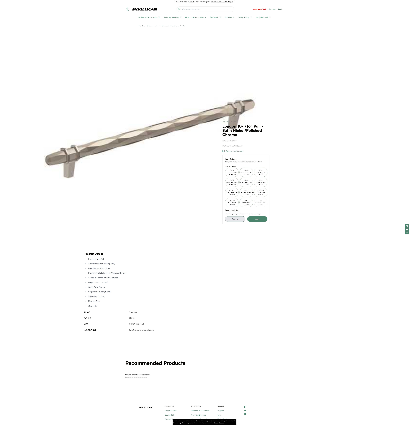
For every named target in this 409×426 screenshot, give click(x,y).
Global (191, 2)
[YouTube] (257, 410)
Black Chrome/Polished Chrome (246, 182)
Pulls (184, 26)
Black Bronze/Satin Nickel (260, 172)
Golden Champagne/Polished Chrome (246, 192)
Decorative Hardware (170, 26)
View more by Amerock (234, 151)
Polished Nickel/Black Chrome (232, 202)
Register (235, 219)
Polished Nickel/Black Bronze (260, 192)
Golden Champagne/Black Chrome (231, 192)
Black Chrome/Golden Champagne (231, 182)
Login (280, 9)
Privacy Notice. (219, 423)
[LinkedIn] (257, 414)
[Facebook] (257, 407)
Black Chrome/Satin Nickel (260, 182)
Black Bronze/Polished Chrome (246, 172)
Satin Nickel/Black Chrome (246, 202)
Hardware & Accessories (148, 26)
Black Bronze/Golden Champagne (232, 172)
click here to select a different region (222, 2)
